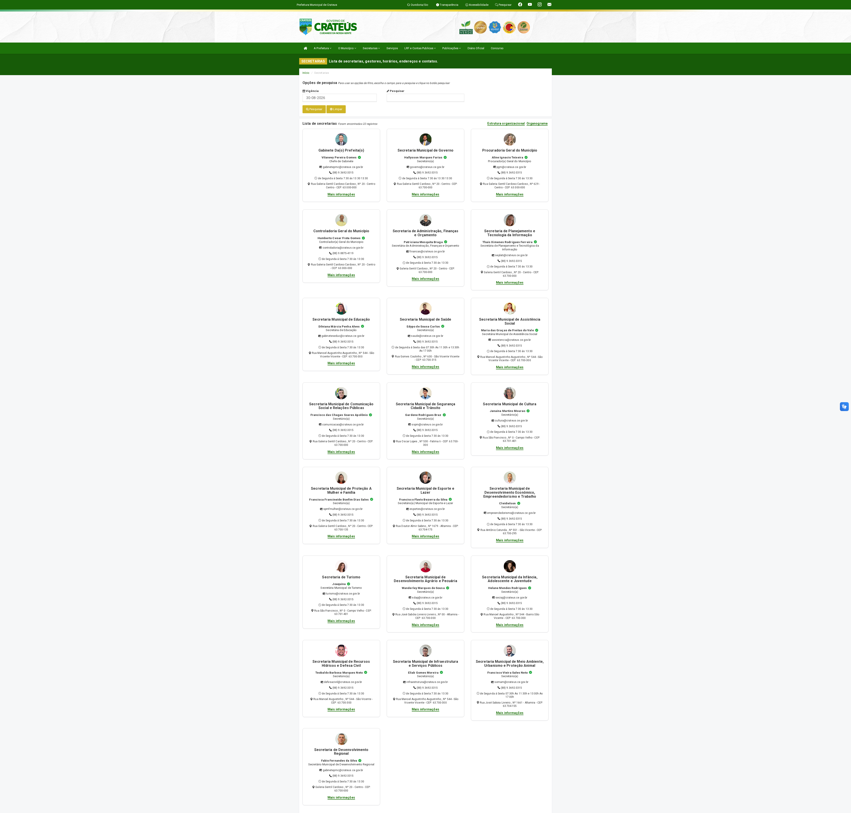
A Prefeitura (322, 48)
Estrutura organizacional (506, 123)
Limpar (337, 109)
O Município (346, 48)
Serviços (392, 48)
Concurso (497, 48)
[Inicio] (305, 48)
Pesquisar (396, 91)
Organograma (537, 123)
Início (306, 72)
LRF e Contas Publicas (419, 48)
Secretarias (370, 48)
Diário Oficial (476, 48)
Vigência (312, 91)
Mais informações (341, 194)
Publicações (450, 48)
